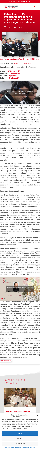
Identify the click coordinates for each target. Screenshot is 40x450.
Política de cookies (9, 447)
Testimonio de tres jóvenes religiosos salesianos (20, 412)
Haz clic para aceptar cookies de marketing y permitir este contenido (20, 92)
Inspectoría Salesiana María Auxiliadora (19, 1)
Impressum (32, 447)
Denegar (20, 438)
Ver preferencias (20, 443)
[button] (37, 416)
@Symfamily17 (14, 71)
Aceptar (20, 433)
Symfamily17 (15, 73)
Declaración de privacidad (22, 447)
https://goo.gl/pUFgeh (22, 63)
